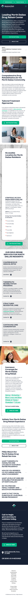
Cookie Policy (13, 588)
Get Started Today (14, 37)
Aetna (7, 395)
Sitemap (14, 583)
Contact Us (13, 580)
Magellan (9, 402)
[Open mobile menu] (26, 6)
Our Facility (13, 575)
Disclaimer (13, 591)
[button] (14, 464)
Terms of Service (14, 589)
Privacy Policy (13, 581)
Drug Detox (13, 574)
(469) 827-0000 (15, 41)
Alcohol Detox (13, 572)
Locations (13, 578)
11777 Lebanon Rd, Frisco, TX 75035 (12, 552)
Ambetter (16, 395)
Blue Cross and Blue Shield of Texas (13, 398)
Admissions (13, 577)
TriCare (17, 402)
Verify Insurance (8, 2)
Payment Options (20, 2)
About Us (14, 571)
